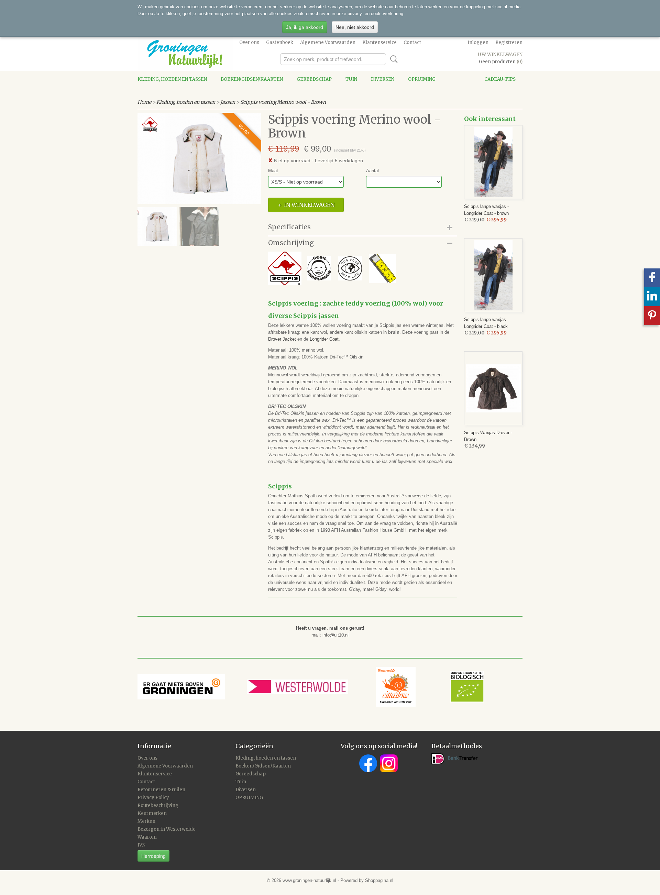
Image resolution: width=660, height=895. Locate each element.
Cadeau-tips (500, 79)
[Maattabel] (379, 267)
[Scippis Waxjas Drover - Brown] (493, 388)
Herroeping (153, 855)
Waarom (147, 837)
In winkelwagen (309, 204)
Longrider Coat (324, 339)
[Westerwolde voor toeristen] (311, 686)
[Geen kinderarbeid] (303, 267)
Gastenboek (279, 42)
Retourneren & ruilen (161, 790)
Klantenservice (379, 42)
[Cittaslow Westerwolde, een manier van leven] (430, 686)
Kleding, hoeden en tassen (172, 79)
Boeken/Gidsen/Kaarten (252, 79)
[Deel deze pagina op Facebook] (652, 277)
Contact (412, 42)
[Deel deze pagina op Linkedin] (652, 296)
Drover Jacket (282, 339)
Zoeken (392, 59)
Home (144, 102)
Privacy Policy (153, 797)
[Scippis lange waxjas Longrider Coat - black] (493, 275)
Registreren (508, 42)
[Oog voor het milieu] (350, 267)
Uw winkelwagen (500, 54)
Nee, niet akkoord (355, 27)
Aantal (372, 170)
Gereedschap (314, 79)
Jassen (227, 102)
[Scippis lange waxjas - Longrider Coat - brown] (493, 162)
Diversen (382, 79)
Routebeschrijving (158, 805)
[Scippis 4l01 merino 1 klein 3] (199, 158)
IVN (141, 845)
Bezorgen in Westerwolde (167, 829)
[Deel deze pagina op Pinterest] (652, 315)
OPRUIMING (422, 79)
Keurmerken (152, 813)
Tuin (351, 79)
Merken (146, 821)
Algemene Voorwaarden (327, 42)
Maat (273, 170)
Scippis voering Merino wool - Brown (283, 102)
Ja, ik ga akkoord (304, 27)
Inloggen (478, 42)
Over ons (249, 42)
